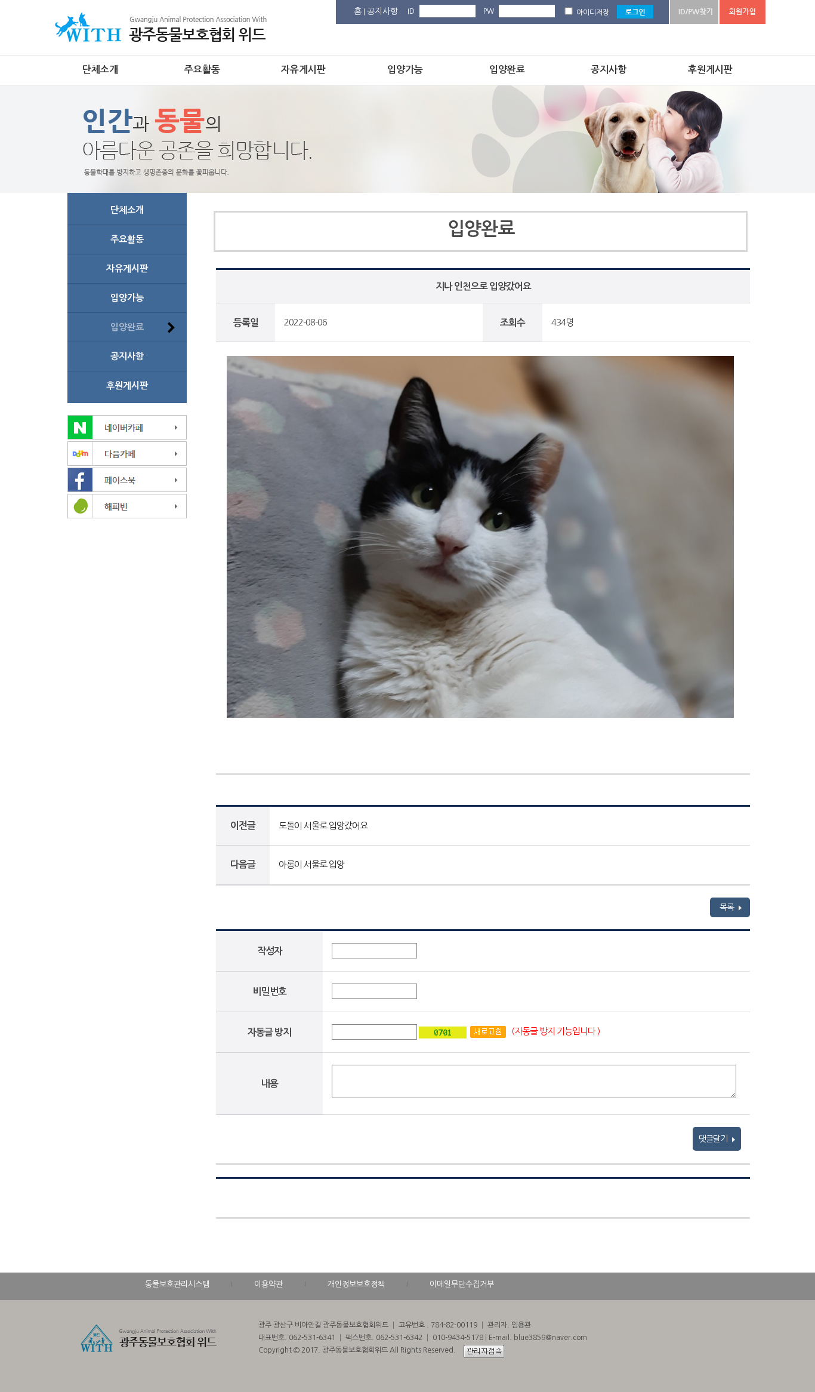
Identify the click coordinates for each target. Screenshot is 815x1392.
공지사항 (382, 11)
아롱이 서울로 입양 (311, 864)
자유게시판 (303, 69)
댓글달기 (714, 1139)
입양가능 (405, 69)
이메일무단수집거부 (462, 1284)
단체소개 (100, 69)
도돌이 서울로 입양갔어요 (323, 825)
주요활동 (202, 69)
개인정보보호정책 (356, 1284)
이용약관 (268, 1284)
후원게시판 (710, 69)
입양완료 (507, 69)
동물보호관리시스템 (177, 1284)
